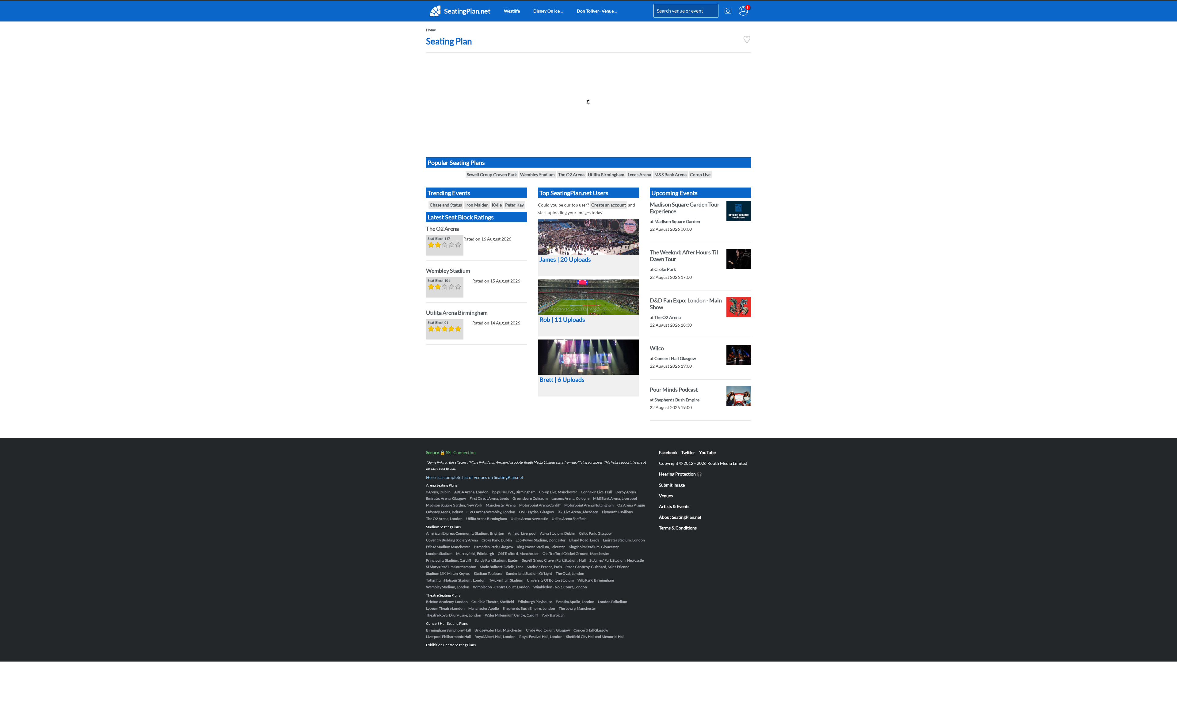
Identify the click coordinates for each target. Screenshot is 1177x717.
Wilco (657, 348)
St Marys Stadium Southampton (451, 566)
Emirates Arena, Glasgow (446, 498)
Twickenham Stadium (506, 580)
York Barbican (553, 615)
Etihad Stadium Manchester (448, 546)
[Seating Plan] (747, 42)
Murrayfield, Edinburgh (475, 553)
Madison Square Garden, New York (454, 505)
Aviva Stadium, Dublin (557, 533)
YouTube (707, 452)
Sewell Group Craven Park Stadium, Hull (554, 560)
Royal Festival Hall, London (540, 636)
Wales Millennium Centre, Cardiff (511, 615)
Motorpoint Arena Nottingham (589, 505)
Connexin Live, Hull (596, 492)
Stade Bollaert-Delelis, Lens (501, 566)
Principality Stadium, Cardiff (448, 560)
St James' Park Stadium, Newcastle (616, 560)
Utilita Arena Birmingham (457, 312)
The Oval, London (570, 573)
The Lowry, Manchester (577, 608)
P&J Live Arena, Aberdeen (578, 512)
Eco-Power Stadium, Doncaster (541, 540)
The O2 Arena (571, 174)
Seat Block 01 (438, 323)
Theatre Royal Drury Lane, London (453, 615)
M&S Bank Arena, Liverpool (615, 498)
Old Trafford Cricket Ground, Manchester (576, 553)
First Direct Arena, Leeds (489, 498)
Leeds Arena (639, 174)
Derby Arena (625, 492)
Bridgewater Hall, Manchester (498, 630)
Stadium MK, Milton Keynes (448, 573)
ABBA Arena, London (471, 492)
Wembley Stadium (537, 174)
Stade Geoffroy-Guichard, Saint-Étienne (597, 566)
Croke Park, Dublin (497, 540)
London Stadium (439, 553)
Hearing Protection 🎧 (680, 473)
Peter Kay (514, 204)
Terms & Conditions (678, 527)
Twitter (688, 452)
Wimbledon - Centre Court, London (501, 587)
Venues (666, 495)
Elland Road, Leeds (584, 540)
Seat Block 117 (439, 239)
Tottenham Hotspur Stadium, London (456, 580)
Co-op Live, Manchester (558, 492)
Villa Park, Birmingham (595, 580)
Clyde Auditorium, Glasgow (548, 630)
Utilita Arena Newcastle (529, 518)
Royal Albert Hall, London (495, 636)
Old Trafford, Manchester (518, 553)
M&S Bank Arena (670, 174)
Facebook (668, 452)
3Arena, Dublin (438, 492)
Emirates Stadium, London (624, 540)
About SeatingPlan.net (680, 517)
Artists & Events (674, 506)
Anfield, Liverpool (522, 533)
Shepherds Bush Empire (676, 399)
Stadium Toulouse (488, 573)
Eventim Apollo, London (575, 601)
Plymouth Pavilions (617, 512)
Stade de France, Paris (544, 566)
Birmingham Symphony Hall (448, 630)
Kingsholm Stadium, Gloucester (594, 546)
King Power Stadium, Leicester (541, 546)
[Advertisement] (588, 102)
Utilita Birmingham (606, 174)
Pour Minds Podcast (674, 389)
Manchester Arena (501, 505)
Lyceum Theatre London (445, 608)
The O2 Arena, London (444, 518)
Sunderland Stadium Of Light (529, 573)
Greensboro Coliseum (530, 498)
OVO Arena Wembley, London (491, 512)
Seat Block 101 (439, 281)
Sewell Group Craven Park (492, 174)
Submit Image (672, 484)
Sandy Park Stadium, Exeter (496, 560)
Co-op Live (700, 174)
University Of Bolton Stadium (550, 580)
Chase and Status (446, 204)
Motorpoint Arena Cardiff (540, 505)
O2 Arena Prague (631, 505)
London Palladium (612, 601)
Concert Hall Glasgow (675, 358)
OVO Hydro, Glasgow (536, 512)
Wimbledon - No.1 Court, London (560, 587)
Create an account (608, 204)
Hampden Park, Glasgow (493, 546)
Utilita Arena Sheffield (569, 518)
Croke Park (665, 269)
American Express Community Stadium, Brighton (465, 533)
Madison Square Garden (677, 221)
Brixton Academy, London (447, 601)
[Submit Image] (728, 11)
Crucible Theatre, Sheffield (492, 601)
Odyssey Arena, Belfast (444, 512)
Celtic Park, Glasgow (595, 533)
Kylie (497, 204)
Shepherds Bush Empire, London (529, 608)
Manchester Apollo (483, 608)
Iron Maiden (477, 204)
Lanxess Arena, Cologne (570, 498)
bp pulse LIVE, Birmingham (513, 492)
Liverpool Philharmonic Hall (448, 636)
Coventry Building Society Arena (452, 540)
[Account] (743, 11)
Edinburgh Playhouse (535, 601)
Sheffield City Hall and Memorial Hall (595, 636)
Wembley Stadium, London (447, 587)
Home (431, 30)
